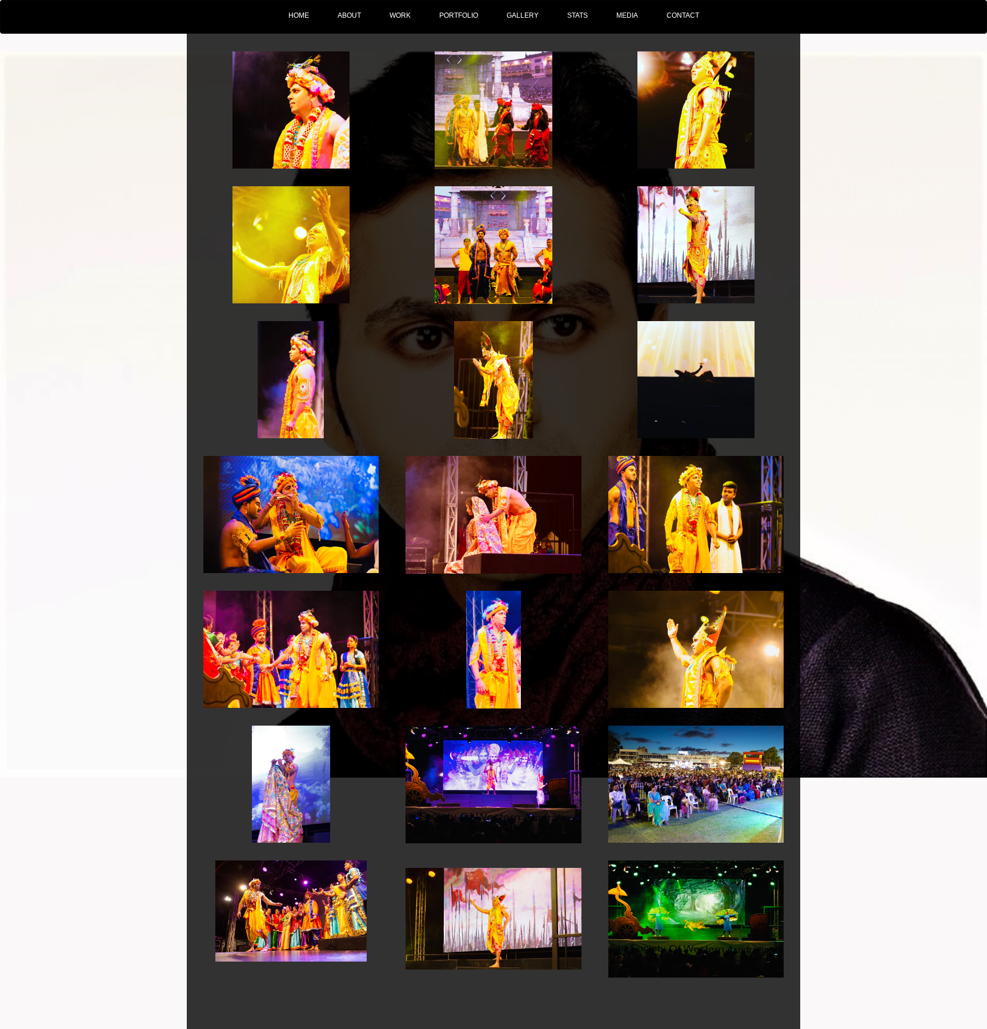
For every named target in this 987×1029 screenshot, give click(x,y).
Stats (577, 15)
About (349, 15)
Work (400, 15)
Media (627, 15)
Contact (683, 15)
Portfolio (458, 15)
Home (298, 15)
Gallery (523, 15)
